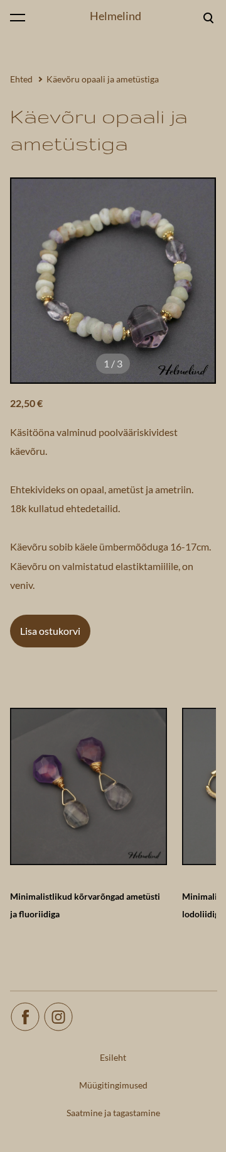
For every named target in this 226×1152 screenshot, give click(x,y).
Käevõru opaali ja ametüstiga (102, 79)
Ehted (21, 79)
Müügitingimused (113, 1085)
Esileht (113, 1057)
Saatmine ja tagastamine (113, 1112)
